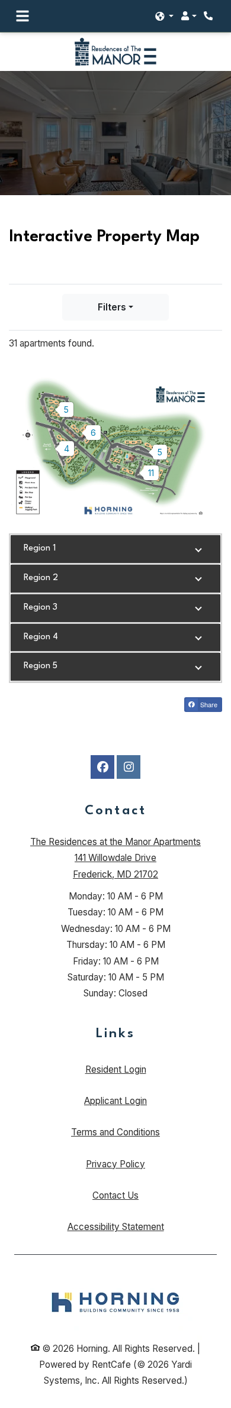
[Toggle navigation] (22, 16)
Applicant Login (115, 1100)
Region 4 (41, 637)
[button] (165, 16)
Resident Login (115, 1069)
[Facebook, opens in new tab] (102, 767)
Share (207, 704)
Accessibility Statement (116, 1226)
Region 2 (41, 578)
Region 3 (40, 607)
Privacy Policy (115, 1164)
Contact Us (115, 1195)
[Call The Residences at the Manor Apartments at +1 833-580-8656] (210, 16)
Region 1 (40, 548)
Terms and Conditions (115, 1132)
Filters (112, 307)
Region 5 (40, 666)
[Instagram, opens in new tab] (128, 767)
